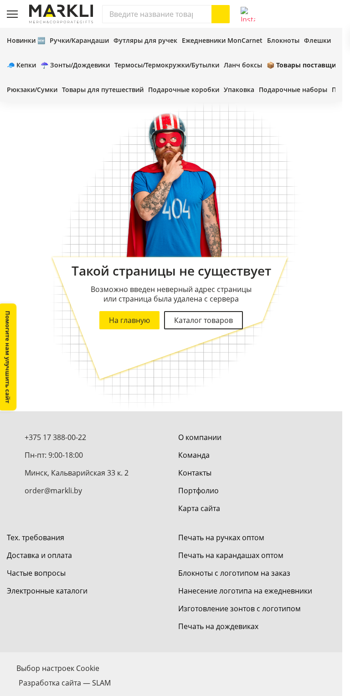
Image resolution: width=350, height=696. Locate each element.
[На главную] (61, 14)
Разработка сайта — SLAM (65, 683)
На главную (129, 320)
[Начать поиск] (220, 14)
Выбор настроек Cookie (57, 668)
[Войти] (288, 14)
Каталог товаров (203, 320)
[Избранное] (308, 14)
